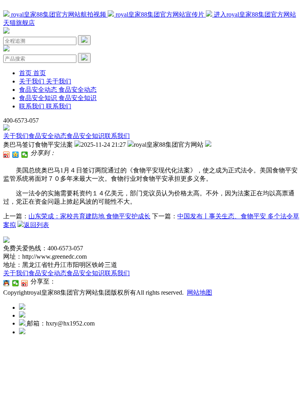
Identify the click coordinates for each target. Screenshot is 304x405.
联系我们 (117, 135)
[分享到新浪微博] (6, 154)
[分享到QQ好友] (6, 283)
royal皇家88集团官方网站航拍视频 (59, 14)
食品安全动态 (47, 135)
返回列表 (36, 224)
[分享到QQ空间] (15, 154)
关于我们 (15, 135)
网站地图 (199, 292)
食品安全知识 (85, 135)
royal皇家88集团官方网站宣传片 (160, 14)
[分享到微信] (24, 154)
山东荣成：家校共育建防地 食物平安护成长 (89, 216)
